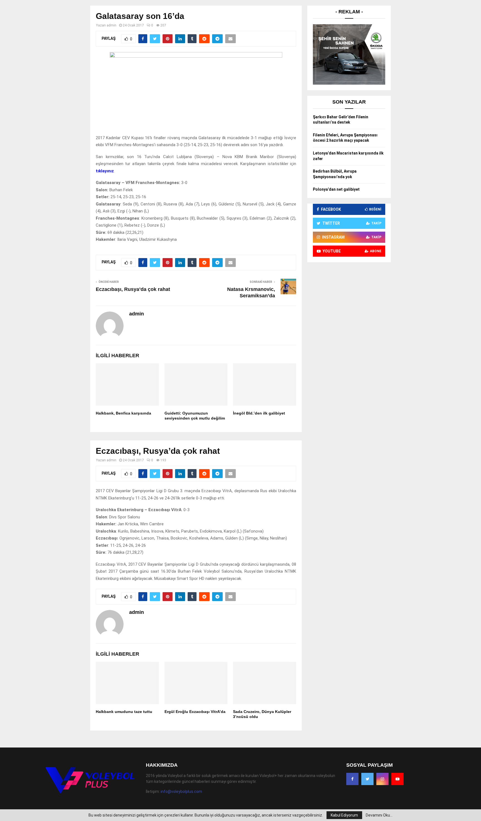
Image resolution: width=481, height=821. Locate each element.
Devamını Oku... (379, 815)
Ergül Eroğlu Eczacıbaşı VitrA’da (195, 711)
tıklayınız (105, 170)
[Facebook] (352, 779)
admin (111, 25)
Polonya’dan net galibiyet (336, 189)
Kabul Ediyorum (344, 815)
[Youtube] (397, 779)
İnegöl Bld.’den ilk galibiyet (259, 413)
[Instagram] (382, 779)
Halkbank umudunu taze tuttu (124, 711)
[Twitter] (367, 779)
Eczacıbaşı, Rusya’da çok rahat (133, 289)
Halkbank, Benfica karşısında (123, 413)
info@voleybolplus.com (181, 791)
